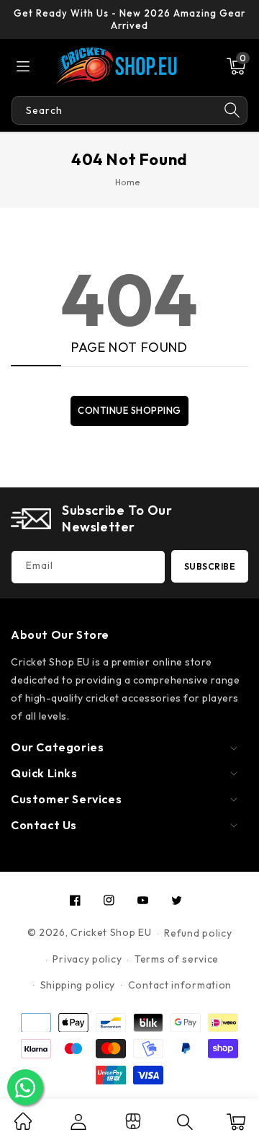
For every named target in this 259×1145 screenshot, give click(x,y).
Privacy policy (87, 958)
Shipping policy (78, 984)
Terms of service (177, 958)
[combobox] (114, 110)
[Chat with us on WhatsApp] (25, 1087)
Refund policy (198, 933)
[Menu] (23, 66)
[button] (236, 66)
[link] (23, 1126)
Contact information (180, 984)
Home (127, 182)
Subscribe (210, 566)
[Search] (232, 110)
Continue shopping (129, 410)
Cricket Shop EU (111, 933)
